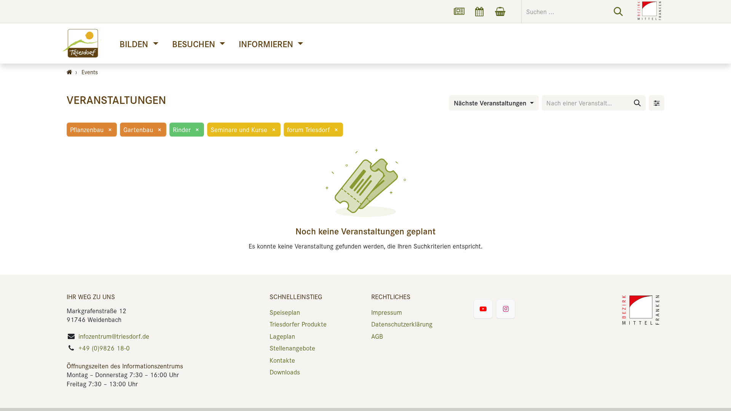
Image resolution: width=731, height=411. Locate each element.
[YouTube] (483, 309)
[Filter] (656, 103)
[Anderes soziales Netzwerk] (459, 11)
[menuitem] (139, 44)
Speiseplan (285, 312)
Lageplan (282, 336)
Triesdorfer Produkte (298, 323)
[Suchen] (618, 11)
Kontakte (282, 360)
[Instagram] (505, 309)
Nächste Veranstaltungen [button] (491, 102)
